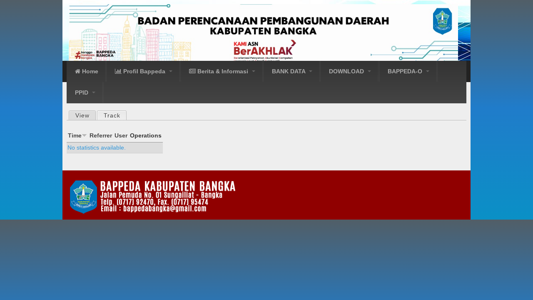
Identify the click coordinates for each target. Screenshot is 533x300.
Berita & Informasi (223, 71)
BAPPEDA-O (406, 71)
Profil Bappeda (144, 71)
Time (75, 135)
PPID (82, 92)
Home (89, 71)
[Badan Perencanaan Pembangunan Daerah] (265, 33)
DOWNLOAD (347, 71)
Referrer (101, 135)
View (82, 115)
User (121, 135)
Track (115, 115)
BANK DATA (289, 71)
